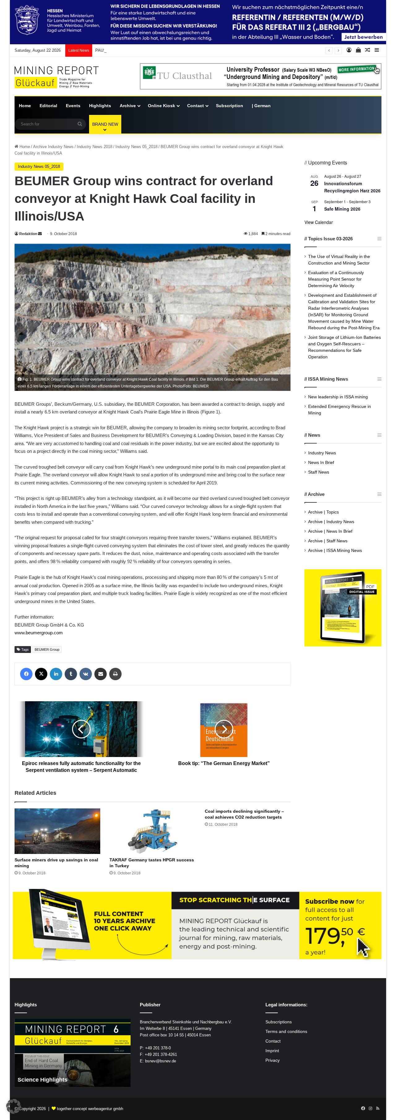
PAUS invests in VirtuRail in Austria (127, 50)
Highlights (100, 105)
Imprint (272, 1050)
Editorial (48, 105)
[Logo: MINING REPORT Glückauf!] (61, 77)
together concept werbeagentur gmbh (90, 1108)
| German (261, 105)
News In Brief (321, 462)
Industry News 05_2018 (136, 146)
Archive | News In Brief (330, 531)
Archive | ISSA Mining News (335, 550)
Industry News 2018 (94, 146)
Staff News (318, 472)
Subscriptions (278, 1022)
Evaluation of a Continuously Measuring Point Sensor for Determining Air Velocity (336, 279)
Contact (195, 105)
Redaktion (28, 234)
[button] (13, 1106)
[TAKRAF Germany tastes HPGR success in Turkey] (152, 831)
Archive (128, 105)
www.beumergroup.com (39, 632)
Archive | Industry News (331, 521)
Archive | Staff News (327, 541)
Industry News (322, 453)
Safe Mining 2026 (342, 209)
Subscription (229, 105)
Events (73, 105)
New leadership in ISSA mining (338, 397)
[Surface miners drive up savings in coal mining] (57, 831)
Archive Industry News (53, 146)
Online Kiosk (161, 105)
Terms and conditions (286, 1031)
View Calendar (318, 222)
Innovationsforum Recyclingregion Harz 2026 (352, 187)
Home (25, 105)
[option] (104, 1053)
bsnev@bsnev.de (160, 1061)
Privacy (272, 1060)
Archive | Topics (323, 512)
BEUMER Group (47, 649)
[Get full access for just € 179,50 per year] (198, 925)
